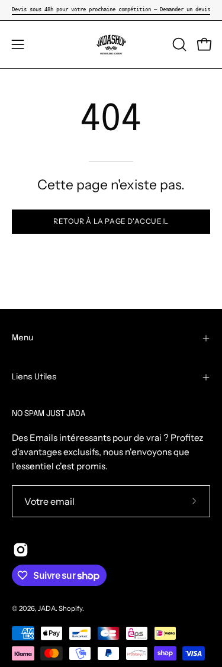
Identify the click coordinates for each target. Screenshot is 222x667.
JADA (47, 608)
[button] (178, 44)
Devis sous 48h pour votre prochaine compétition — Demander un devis (111, 9)
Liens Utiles (34, 377)
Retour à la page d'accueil (111, 221)
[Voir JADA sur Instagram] (21, 550)
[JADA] (111, 44)
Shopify (70, 608)
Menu (22, 338)
